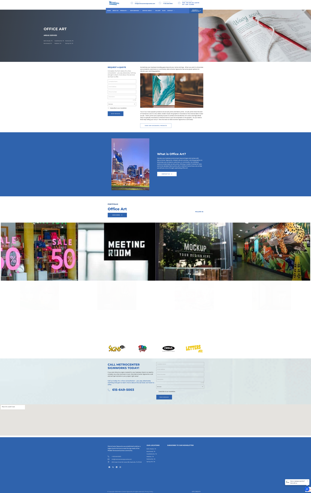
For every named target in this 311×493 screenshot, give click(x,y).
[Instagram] (202, 215)
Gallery (158, 10)
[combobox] (122, 104)
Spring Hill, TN (69, 43)
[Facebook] (189, 215)
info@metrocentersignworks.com (145, 3)
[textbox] (120, 104)
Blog (164, 10)
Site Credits (196, 491)
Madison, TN (58, 43)
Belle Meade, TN (48, 40)
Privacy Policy (149, 491)
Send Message (115, 113)
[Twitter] (194, 215)
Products (123, 10)
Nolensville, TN (69, 40)
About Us (115, 10)
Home (109, 10)
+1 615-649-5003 (168, 3)
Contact (170, 10)
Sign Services (134, 10)
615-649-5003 (123, 390)
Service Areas (147, 10)
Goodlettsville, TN (59, 40)
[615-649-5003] (109, 390)
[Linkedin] (198, 215)
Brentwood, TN (48, 43)
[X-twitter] (113, 467)
